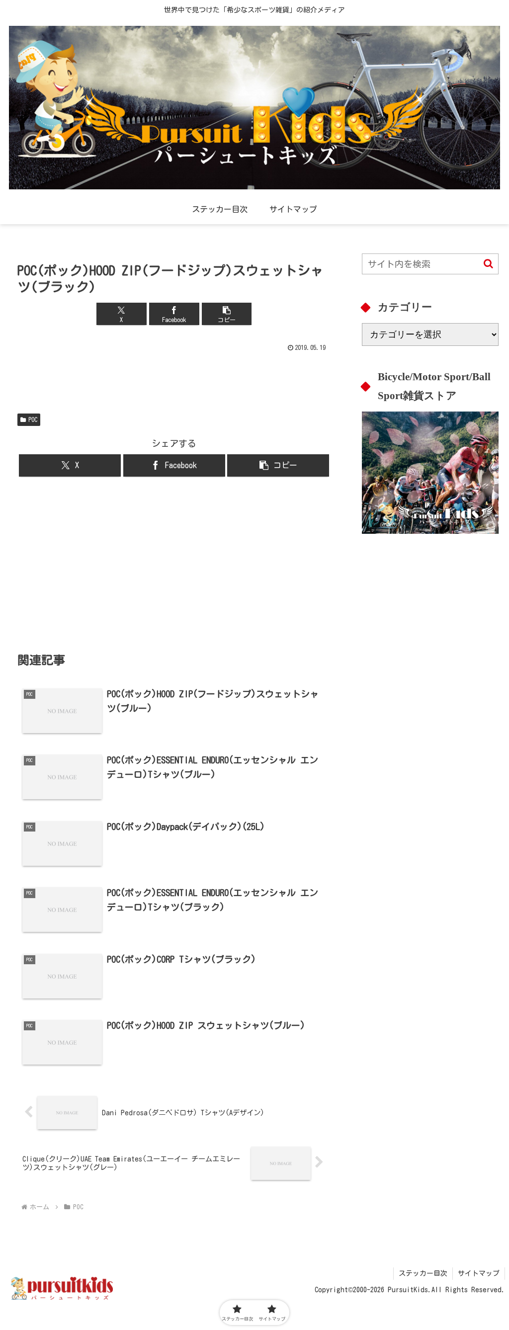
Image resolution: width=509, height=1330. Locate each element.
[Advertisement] (174, 564)
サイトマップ (479, 1273)
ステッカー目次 (423, 1273)
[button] (227, 314)
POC (32, 419)
